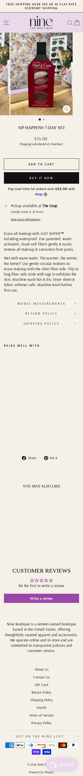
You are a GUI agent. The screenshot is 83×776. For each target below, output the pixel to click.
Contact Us (41, 677)
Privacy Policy (41, 723)
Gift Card (41, 685)
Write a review (41, 598)
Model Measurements (42, 303)
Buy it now (41, 178)
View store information (25, 219)
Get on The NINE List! (40, 736)
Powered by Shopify (41, 772)
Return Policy (41, 313)
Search (41, 707)
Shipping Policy (42, 323)
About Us (41, 669)
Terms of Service (41, 715)
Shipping (25, 144)
